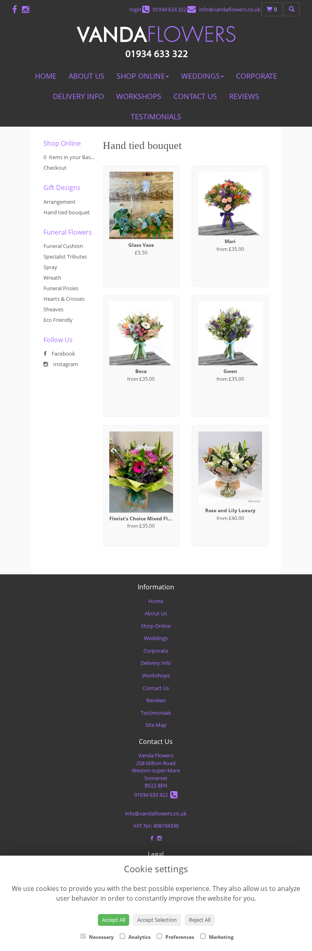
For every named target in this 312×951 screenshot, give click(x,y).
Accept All (113, 919)
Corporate (256, 76)
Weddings (200, 76)
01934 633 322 (152, 794)
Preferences (179, 937)
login (135, 9)
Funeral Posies (60, 288)
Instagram (65, 364)
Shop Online (141, 76)
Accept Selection (157, 919)
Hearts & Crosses (63, 298)
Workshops (138, 96)
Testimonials (156, 116)
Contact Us (195, 96)
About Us (86, 76)
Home (45, 76)
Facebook (62, 353)
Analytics (139, 937)
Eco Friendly (58, 319)
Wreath (52, 277)
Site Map (156, 725)
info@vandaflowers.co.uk (155, 813)
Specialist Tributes (65, 256)
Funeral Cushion (63, 246)
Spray (50, 267)
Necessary (101, 937)
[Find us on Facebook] (17, 9)
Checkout (55, 167)
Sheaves (53, 309)
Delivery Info (78, 96)
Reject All (199, 919)
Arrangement (59, 201)
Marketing (221, 937)
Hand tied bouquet (66, 212)
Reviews (244, 96)
